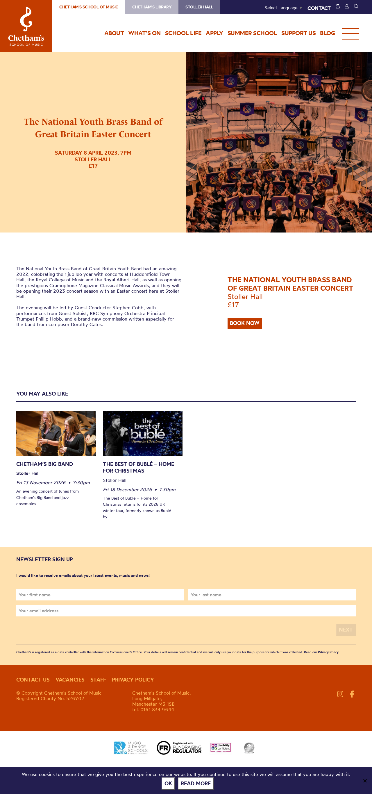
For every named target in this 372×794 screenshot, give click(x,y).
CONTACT (319, 8)
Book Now (245, 323)
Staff (98, 679)
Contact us (33, 679)
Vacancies (70, 679)
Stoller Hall (199, 7)
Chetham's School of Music (26, 26)
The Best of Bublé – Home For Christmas (138, 467)
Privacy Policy (328, 652)
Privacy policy (133, 679)
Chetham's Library (152, 7)
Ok (168, 783)
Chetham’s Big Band (44, 464)
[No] (365, 781)
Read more (196, 783)
